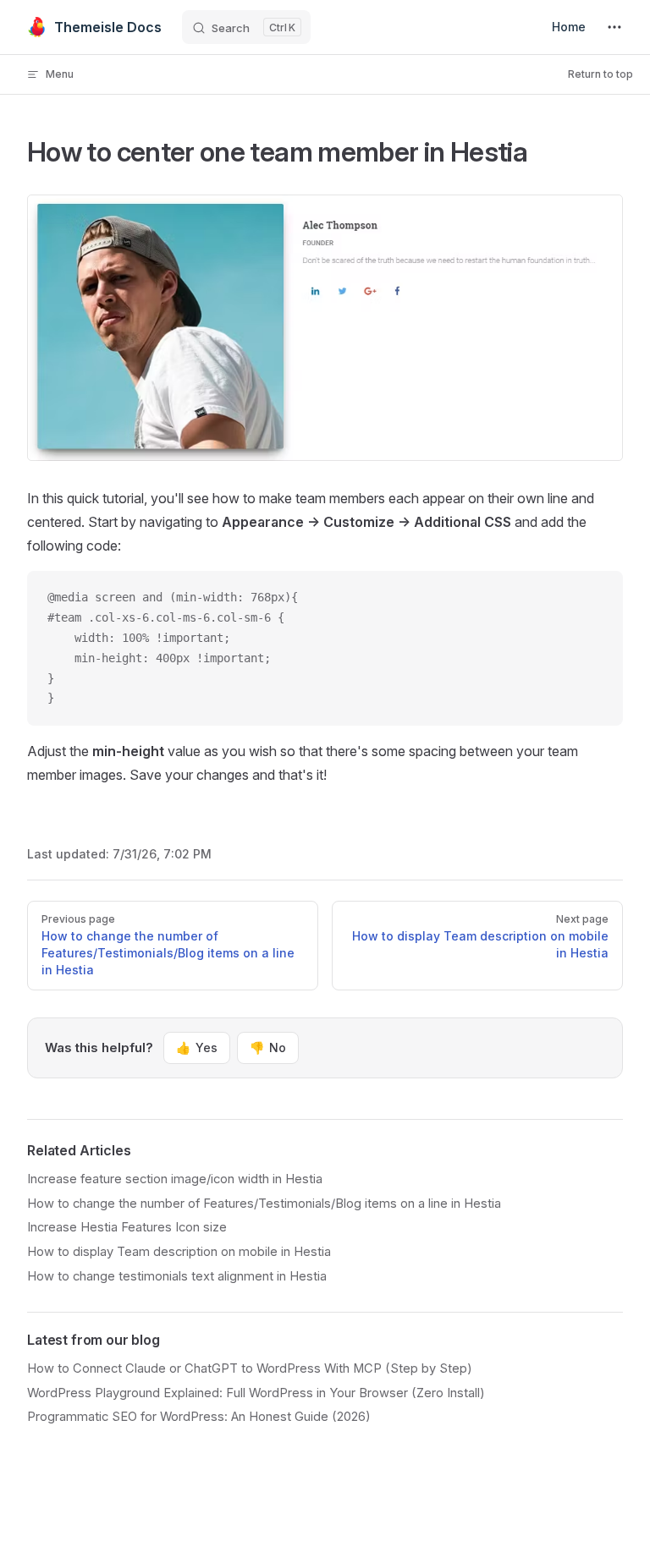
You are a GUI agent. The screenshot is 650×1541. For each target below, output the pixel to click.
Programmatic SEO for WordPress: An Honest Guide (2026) (199, 1416)
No (268, 1047)
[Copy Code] (596, 598)
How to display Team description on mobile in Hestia (179, 1251)
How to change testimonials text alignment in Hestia (177, 1276)
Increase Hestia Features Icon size (127, 1227)
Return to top (600, 74)
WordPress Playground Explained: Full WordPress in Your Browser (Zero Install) (256, 1393)
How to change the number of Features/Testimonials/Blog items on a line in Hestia (264, 1203)
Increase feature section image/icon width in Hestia (174, 1179)
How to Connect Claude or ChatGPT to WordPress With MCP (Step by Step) (249, 1368)
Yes (197, 1047)
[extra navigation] (614, 27)
